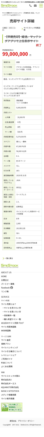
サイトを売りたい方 (12, 307)
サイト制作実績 (7, 398)
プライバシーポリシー (26, 421)
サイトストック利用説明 (32, 29)
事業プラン (6, 343)
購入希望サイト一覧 (12, 319)
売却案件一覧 (9, 315)
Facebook (5, 287)
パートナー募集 (7, 283)
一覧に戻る (9, 258)
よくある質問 (6, 366)
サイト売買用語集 (8, 326)
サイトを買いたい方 (12, 311)
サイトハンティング (9, 347)
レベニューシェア (8, 355)
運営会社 (13, 421)
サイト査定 (6, 339)
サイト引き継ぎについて (11, 351)
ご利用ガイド (6, 358)
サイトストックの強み (10, 375)
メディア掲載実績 (8, 394)
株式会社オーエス (8, 383)
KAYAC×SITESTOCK (10, 391)
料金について (6, 362)
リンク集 (5, 291)
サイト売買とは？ (8, 304)
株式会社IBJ (6, 379)
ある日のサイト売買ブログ (12, 322)
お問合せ (5, 280)
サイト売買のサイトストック (11, 13)
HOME (4, 276)
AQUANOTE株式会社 (10, 387)
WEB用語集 (6, 330)
